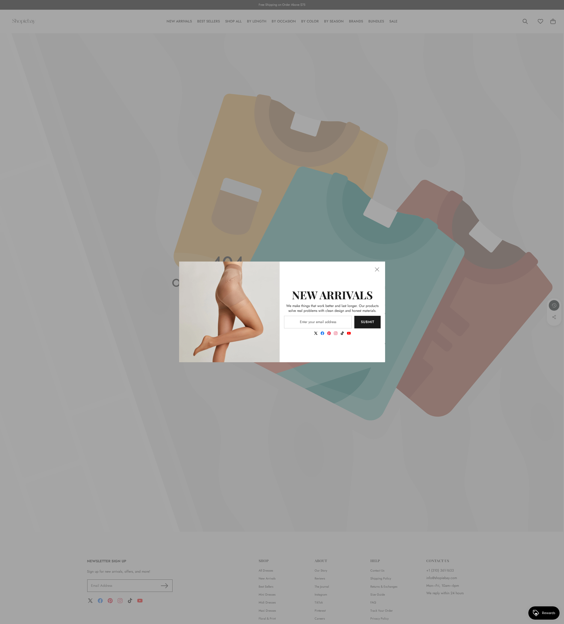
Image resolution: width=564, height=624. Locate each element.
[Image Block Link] (229, 312)
